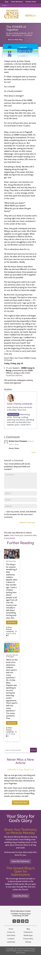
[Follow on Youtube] (27, 921)
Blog (6, 2)
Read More (12, 622)
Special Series (17, 35)
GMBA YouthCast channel (18, 374)
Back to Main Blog (15, 40)
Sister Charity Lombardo (17, 33)
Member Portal (31, 2)
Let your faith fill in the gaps (12, 656)
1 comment (28, 35)
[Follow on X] (18, 921)
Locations (10, 939)
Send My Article (21, 896)
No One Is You (11, 561)
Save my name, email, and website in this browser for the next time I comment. (20, 514)
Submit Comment (27, 522)
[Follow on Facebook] (14, 921)
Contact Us (11, 932)
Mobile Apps (28, 935)
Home (11, 929)
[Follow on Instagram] (22, 921)
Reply (33, 452)
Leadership (11, 942)
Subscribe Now (20, 802)
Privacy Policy (28, 939)
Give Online (11, 935)
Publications (28, 932)
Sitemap (28, 942)
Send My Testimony (20, 861)
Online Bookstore (17, 2)
